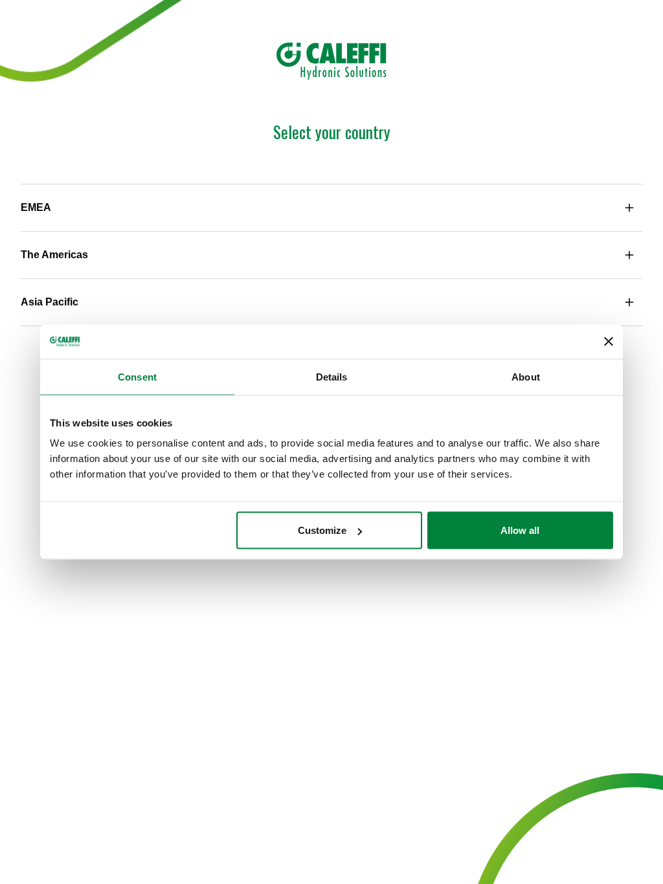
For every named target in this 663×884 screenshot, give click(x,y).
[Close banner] (608, 341)
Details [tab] (332, 376)
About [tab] (525, 376)
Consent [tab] (137, 376)
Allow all (519, 530)
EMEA (36, 207)
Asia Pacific (49, 301)
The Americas (54, 254)
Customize (322, 530)
